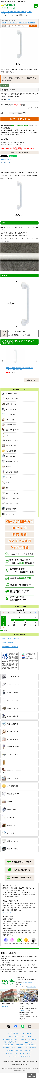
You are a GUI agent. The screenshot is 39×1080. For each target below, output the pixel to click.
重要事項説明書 (16, 1064)
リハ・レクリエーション (26, 1053)
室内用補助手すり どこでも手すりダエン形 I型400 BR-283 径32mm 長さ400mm (19, 368)
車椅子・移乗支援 (26, 1036)
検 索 (33, 26)
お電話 (22, 1010)
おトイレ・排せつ (19, 1039)
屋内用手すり (6, 13)
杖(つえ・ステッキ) (25, 1033)
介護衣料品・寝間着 (30, 1047)
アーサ (10, 99)
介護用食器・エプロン (9, 1047)
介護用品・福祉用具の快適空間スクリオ (13, 12)
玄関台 (4, 23)
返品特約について (5, 160)
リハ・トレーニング (13, 1056)
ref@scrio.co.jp (32, 987)
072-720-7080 (27, 982)
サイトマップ (25, 1064)
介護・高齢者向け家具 (10, 1042)
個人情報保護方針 (32, 1061)
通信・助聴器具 (31, 1044)
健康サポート (28, 1050)
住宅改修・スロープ (30, 1042)
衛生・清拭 (10, 1050)
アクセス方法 (4, 1006)
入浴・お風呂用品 (7, 1039)
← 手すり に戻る (31, 380)
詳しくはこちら (7, 912)
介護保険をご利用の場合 (10, 647)
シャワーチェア (12, 23)
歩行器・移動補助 (13, 1033)
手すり (29, 12)
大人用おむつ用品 (31, 1039)
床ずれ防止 (31, 23)
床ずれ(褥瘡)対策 (20, 1044)
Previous (2, 361)
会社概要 (6, 1061)
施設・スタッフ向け (11, 1053)
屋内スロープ (23, 23)
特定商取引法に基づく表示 (18, 1061)
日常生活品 (19, 1050)
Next (37, 361)
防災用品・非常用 (26, 1056)
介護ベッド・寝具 (8, 1044)
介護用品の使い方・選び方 (11, 638)
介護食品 (20, 1047)
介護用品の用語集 (8, 642)
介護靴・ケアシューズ (13, 1036)
